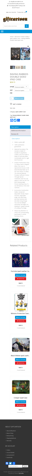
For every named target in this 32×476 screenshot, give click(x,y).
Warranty (9, 440)
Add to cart (20, 98)
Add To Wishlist (21, 285)
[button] (28, 46)
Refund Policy (10, 435)
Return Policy (10, 433)
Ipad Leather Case (15, 38)
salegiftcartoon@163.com (17, 1)
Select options (21, 275)
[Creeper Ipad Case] (20, 386)
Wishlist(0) (20, 12)
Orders (8, 450)
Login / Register (12, 12)
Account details (10, 452)
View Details (21, 278)
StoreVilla (21, 473)
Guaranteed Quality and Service (16, 3)
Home (11, 36)
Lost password (10, 455)
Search (25, 466)
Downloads (9, 457)
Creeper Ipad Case (20, 398)
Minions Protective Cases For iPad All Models (20, 313)
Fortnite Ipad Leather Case (20, 271)
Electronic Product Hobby (22, 36)
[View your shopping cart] (25, 12)
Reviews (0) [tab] (14, 134)
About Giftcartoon (11, 431)
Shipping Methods (11, 438)
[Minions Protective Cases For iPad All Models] (20, 302)
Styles (12, 87)
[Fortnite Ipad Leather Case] (20, 260)
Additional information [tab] (18, 130)
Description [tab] (15, 127)
